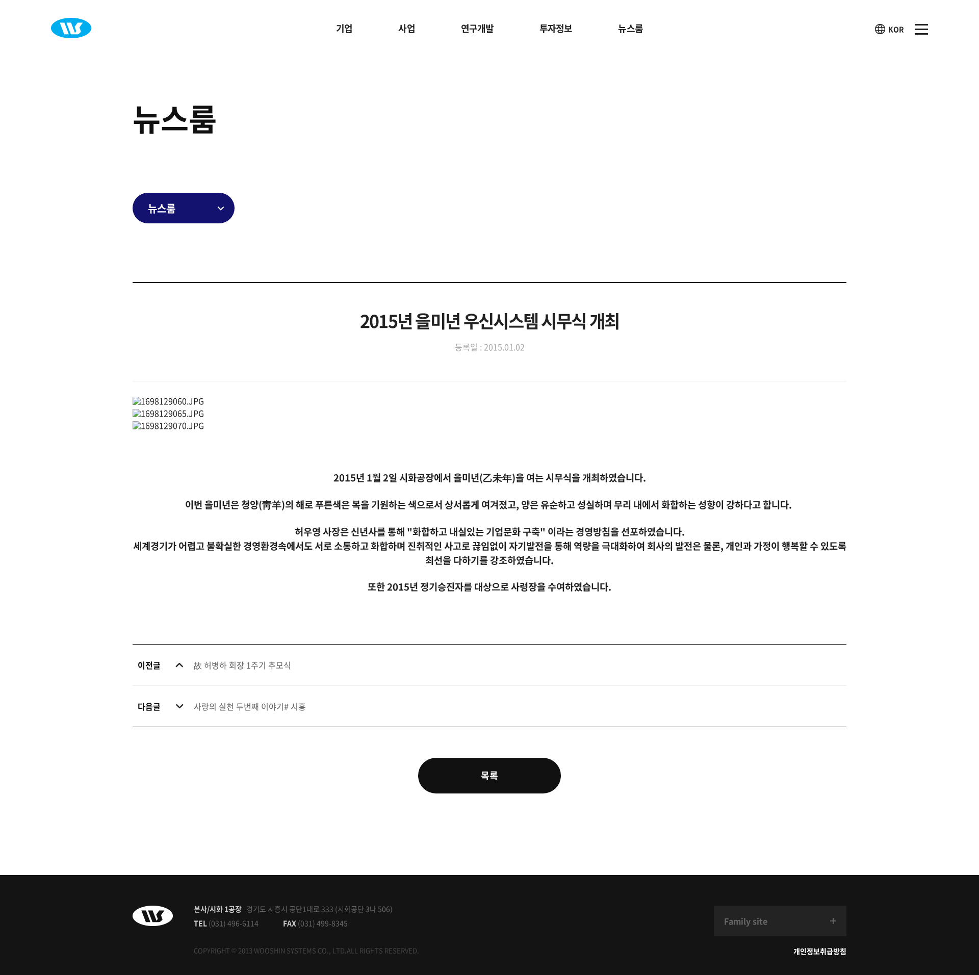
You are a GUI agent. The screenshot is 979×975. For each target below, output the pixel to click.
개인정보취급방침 (819, 951)
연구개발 (477, 28)
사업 (406, 28)
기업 (344, 28)
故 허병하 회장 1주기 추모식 (242, 665)
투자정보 (555, 28)
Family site (745, 921)
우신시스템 (71, 28)
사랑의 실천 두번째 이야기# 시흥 (250, 706)
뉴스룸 (630, 28)
